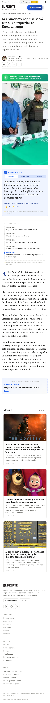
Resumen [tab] (11, 176)
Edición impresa (11, 600)
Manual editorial (9, 678)
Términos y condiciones (12, 671)
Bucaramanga (8, 618)
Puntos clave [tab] (25, 176)
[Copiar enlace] (14, 64)
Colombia (7, 627)
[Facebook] (5, 606)
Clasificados (8, 654)
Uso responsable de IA (12, 681)
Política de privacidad (11, 674)
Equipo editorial (9, 648)
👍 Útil (7, 207)
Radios (6, 651)
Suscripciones (8, 660)
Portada (4, 14)
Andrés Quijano (16, 56)
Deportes (6, 633)
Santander (7, 624)
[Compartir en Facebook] (4, 64)
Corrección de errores (12, 684)
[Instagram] (11, 606)
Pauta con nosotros (10, 657)
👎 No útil (16, 207)
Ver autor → (42, 410)
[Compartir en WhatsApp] (9, 64)
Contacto (24, 600)
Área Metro (7, 621)
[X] (17, 606)
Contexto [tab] (39, 176)
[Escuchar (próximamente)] (19, 64)
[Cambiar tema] (46, 2)
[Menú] (45, 7)
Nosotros (6, 645)
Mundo (6, 630)
